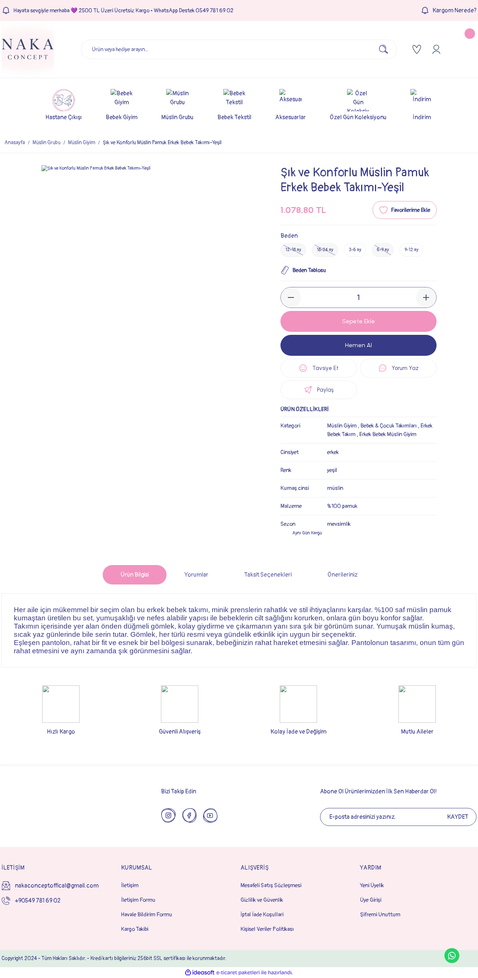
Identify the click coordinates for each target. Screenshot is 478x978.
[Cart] (464, 49)
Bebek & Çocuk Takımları (388, 425)
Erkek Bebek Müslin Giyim (387, 434)
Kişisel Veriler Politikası (267, 929)
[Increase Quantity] (426, 297)
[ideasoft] (200, 972)
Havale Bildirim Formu (146, 914)
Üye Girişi (370, 900)
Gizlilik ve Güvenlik (261, 900)
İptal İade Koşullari (261, 914)
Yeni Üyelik (372, 885)
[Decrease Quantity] (291, 297)
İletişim (130, 885)
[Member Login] (436, 49)
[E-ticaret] (238, 972)
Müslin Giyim (342, 425)
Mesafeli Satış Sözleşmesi (270, 885)
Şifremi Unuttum (380, 914)
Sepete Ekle (358, 321)
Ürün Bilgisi (135, 575)
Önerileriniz (342, 575)
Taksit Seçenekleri (268, 575)
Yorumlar (196, 575)
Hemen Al (358, 345)
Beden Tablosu (309, 270)
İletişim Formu (138, 900)
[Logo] (27, 49)
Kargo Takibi (134, 929)
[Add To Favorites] (405, 210)
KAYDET (457, 817)
